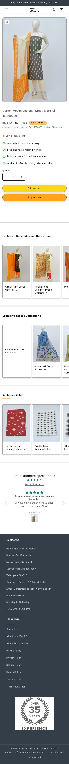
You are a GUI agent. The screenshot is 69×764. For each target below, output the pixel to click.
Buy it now (34, 197)
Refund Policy (14, 665)
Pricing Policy (13, 650)
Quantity (6, 170)
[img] (34, 480)
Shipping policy (36, 757)
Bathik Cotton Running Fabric (13, 448)
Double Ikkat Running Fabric (43, 448)
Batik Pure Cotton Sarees (15, 351)
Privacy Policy (14, 658)
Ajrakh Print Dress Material (15, 288)
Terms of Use (13, 679)
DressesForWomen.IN (28, 748)
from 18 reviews (34, 484)
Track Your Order (15, 686)
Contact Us (12, 629)
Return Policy (13, 672)
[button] (6, 9)
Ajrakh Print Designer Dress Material (43, 289)
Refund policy (21, 752)
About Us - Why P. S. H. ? (19, 636)
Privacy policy (37, 752)
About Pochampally (17, 643)
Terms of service (55, 752)
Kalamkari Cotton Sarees (45, 368)
